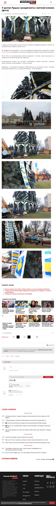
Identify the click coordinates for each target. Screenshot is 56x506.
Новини (25, 481)
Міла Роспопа (8, 13)
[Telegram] (47, 483)
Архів (24, 499)
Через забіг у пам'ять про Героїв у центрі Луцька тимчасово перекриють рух (27, 442)
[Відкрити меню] (8, 2)
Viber (16, 351)
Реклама (36, 491)
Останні (38, 459)
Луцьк (7, 356)
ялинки (12, 356)
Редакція (36, 495)
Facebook (27, 349)
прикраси (17, 356)
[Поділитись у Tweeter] (25, 337)
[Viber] (53, 487)
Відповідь (11, 394)
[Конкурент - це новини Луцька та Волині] (10, 478)
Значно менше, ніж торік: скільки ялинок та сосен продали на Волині (27, 289)
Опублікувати (48, 377)
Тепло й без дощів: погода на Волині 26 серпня (19, 437)
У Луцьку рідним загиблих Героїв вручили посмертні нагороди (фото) (25, 420)
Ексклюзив (49, 459)
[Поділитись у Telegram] (37, 337)
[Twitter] (53, 483)
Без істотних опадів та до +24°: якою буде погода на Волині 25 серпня (25, 452)
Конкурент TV (26, 495)
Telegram (11, 351)
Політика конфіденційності (25, 503)
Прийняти (52, 502)
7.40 (24, 488)
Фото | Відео (26, 492)
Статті (24, 484)
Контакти (36, 481)
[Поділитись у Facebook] (14, 337)
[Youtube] (47, 487)
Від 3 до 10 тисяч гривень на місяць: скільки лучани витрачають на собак (26, 440)
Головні (43, 459)
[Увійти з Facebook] (14, 380)
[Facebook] (50, 483)
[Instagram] (50, 487)
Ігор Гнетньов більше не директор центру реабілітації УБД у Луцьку (26, 423)
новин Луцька (6, 52)
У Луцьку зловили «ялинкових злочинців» (18, 294)
